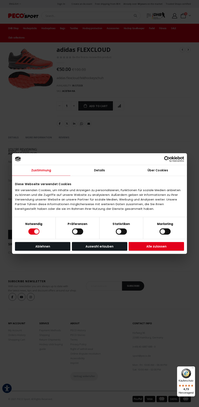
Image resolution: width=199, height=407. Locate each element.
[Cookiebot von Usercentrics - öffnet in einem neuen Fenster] (167, 159)
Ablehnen (42, 246)
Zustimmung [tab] (41, 170)
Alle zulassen (156, 246)
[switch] (77, 232)
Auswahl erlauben (99, 246)
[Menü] (192, 368)
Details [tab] (99, 170)
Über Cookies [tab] (158, 170)
